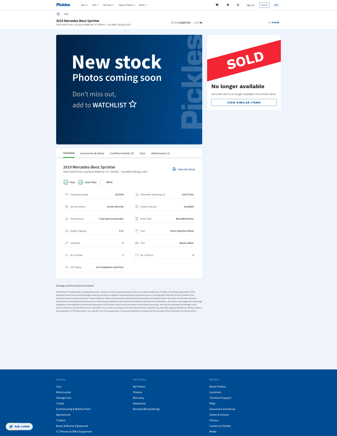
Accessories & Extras (92, 153)
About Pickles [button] (126, 4)
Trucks (60, 403)
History (213, 420)
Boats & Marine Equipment (72, 426)
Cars (58, 386)
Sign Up (251, 5)
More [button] (141, 4)
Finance (137, 392)
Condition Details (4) (122, 153)
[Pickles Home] (58, 13)
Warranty (138, 397)
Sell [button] (94, 4)
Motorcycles (63, 392)
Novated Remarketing (146, 409)
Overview (69, 153)
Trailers (60, 420)
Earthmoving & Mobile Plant (73, 409)
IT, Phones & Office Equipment (74, 431)
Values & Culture (219, 414)
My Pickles (139, 386)
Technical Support (220, 397)
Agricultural (63, 414)
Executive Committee (222, 409)
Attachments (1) (160, 153)
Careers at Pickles (220, 426)
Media (212, 431)
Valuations (139, 403)
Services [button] (107, 4)
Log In (264, 5)
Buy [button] (83, 4)
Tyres (142, 153)
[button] (217, 5)
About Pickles (217, 386)
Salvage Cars (63, 397)
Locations (215, 392)
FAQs (212, 403)
